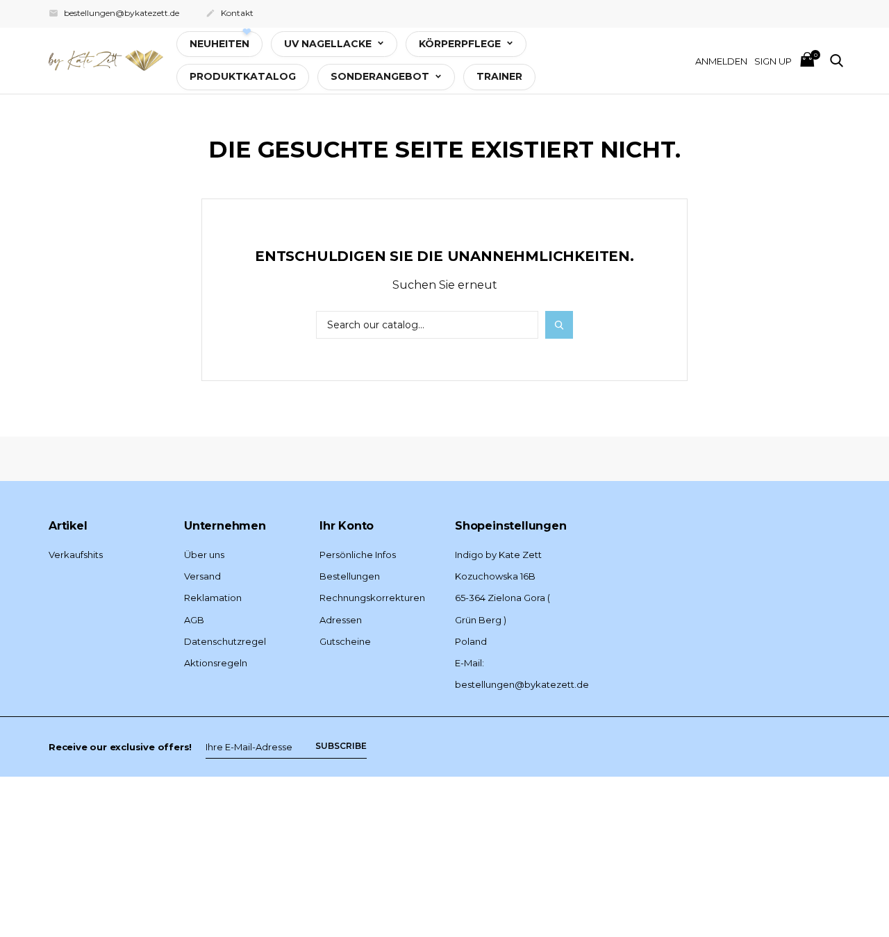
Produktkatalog (243, 76)
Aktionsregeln (215, 662)
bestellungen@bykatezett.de (114, 13)
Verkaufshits (76, 554)
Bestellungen (349, 576)
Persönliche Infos (357, 554)
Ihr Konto (346, 525)
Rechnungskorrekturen (372, 597)
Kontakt (230, 13)
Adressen (340, 619)
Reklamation (213, 597)
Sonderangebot (381, 76)
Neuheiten (219, 43)
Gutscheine (345, 641)
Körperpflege (461, 43)
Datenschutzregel (225, 641)
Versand (202, 576)
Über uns (204, 554)
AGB (194, 619)
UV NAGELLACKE (329, 43)
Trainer (499, 76)
